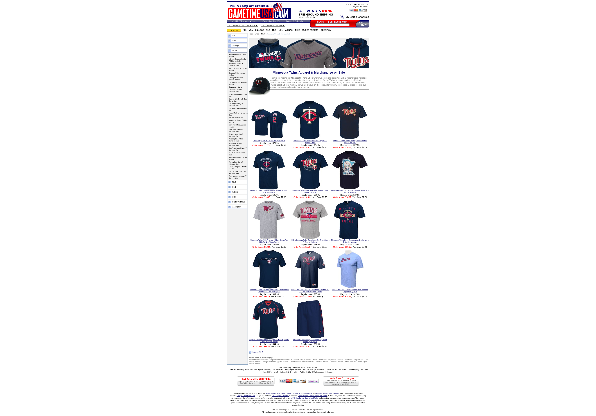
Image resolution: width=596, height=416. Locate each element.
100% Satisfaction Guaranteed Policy (305, 398)
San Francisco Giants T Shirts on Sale (238, 149)
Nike (297, 30)
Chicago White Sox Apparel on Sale (236, 79)
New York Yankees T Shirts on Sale (236, 130)
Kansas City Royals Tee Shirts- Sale (238, 100)
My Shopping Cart (356, 370)
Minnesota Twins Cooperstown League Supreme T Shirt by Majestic (350, 191)
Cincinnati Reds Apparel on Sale (237, 83)
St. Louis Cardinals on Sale (237, 154)
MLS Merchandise (305, 393)
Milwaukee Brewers (236, 117)
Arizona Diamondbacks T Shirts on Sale (237, 60)
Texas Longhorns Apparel (275, 393)
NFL (244, 30)
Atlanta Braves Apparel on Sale (237, 55)
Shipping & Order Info (294, 21)
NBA (251, 30)
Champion (326, 30)
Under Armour (310, 30)
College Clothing (292, 393)
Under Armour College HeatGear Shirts (312, 396)
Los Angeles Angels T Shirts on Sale (237, 105)
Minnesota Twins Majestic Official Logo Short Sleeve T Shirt (310, 141)
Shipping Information (293, 370)
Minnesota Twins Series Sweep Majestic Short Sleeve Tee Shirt (350, 141)
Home (251, 34)
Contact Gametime (236, 370)
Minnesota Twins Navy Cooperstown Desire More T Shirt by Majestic (350, 241)
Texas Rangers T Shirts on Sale (238, 168)
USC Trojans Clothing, (280, 396)
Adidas (289, 30)
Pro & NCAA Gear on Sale (337, 370)
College (259, 30)
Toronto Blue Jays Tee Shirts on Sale (237, 172)
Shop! (257, 34)
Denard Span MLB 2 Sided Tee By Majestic (269, 140)
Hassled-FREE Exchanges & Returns (243, 21)
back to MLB (258, 352)
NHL (281, 30)
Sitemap (329, 372)
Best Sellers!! (320, 370)
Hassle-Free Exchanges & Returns (257, 370)
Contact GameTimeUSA (271, 21)
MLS (274, 30)
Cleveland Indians (235, 87)
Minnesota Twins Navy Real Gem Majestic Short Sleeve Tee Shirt (310, 191)
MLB (268, 30)
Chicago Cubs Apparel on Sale (237, 74)
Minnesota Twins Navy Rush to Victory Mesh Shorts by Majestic (310, 341)
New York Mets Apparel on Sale (237, 126)
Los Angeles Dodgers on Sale (238, 109)
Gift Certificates (277, 370)
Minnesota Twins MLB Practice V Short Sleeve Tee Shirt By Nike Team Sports (269, 241)
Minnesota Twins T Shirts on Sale (238, 121)
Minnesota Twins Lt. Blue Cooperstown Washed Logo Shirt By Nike (350, 291)
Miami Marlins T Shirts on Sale (238, 114)
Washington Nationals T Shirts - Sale (237, 177)
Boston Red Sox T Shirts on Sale (238, 69)
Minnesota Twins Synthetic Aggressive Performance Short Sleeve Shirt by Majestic (269, 291)
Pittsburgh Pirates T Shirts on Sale (236, 144)
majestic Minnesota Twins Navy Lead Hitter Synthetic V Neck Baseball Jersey (269, 341)
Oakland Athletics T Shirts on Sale (236, 135)
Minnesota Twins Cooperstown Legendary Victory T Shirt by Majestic (269, 191)
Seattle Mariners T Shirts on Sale (238, 158)
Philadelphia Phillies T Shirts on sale (237, 140)
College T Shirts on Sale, (246, 396)
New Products (308, 370)
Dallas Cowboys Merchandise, (327, 393)
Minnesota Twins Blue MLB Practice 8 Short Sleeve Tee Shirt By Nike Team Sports (310, 291)
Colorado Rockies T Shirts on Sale (236, 91)
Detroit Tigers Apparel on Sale (238, 95)
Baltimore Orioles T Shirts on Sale (236, 65)
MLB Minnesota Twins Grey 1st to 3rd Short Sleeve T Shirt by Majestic (310, 241)
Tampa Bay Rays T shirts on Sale (236, 163)
